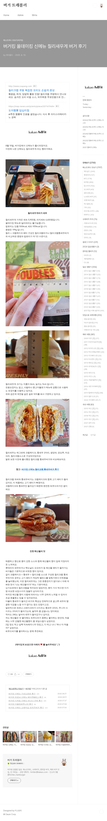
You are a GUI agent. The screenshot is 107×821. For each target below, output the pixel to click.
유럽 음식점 (90, 319)
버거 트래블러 (15, 5)
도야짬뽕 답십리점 (18, 110)
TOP (101, 811)
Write (34, 15)
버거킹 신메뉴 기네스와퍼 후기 (22, 693)
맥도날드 (89, 171)
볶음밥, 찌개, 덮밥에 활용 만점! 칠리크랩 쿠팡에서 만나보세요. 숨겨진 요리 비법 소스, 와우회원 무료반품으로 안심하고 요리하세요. (37, 96)
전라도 (87, 238)
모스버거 (89, 189)
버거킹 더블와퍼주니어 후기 (20, 704)
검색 (95, 5)
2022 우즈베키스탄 (92, 400)
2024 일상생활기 (91, 247)
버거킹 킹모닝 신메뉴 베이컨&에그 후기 (25, 697)
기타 (87, 207)
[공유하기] (15, 674)
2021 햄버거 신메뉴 (90, 147)
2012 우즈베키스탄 (92, 356)
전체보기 (89, 163)
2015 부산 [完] (91, 408)
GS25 (87, 255)
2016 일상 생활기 (92, 282)
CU (86, 262)
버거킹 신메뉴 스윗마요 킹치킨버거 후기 (26, 707)
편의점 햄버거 (90, 251)
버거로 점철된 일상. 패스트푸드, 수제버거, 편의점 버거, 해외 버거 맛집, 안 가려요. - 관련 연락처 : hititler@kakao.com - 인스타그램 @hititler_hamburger (33, 772)
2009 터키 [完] (91, 338)
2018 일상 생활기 (92, 289)
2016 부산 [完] (91, 412)
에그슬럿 (88, 204)
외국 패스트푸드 (91, 211)
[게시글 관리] (18, 674)
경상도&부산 (89, 234)
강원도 (88, 230)
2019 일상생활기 (92, 293)
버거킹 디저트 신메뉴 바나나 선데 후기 (25, 700)
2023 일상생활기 (92, 307)
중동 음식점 (90, 326)
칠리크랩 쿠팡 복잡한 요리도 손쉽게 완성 (31, 90)
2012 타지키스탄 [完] (93, 348)
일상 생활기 (90, 267)
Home (6, 15)
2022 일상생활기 (92, 303)
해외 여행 (89, 334)
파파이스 (89, 215)
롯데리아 (89, 175)
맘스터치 (89, 186)
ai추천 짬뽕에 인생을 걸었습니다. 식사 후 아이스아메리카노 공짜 (37, 116)
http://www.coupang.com (20, 86)
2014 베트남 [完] (92, 363)
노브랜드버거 (90, 197)
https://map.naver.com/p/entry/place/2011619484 (31, 106)
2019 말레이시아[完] (93, 393)
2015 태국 (89, 373)
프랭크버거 (89, 200)
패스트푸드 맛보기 (16, 688)
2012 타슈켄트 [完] (93, 359)
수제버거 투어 (90, 219)
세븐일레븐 (89, 259)
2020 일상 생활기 (92, 296)
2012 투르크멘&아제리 (94, 352)
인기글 (93, 435)
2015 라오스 (90, 376)
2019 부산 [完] (91, 419)
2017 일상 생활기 (92, 285)
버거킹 (28, 688)
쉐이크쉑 (88, 193)
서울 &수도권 (90, 223)
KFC (88, 179)
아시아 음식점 (91, 323)
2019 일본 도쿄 (91, 396)
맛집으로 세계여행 (92, 315)
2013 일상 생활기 (92, 271)
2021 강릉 (89, 426)
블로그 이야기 (90, 242)
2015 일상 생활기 (92, 278)
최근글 (85, 435)
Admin (21, 15)
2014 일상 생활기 (92, 274)
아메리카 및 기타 (91, 330)
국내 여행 (88, 404)
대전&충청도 (90, 227)
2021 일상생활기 (92, 300)
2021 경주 (89, 423)
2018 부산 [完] (91, 416)
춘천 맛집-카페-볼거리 (94, 311)
